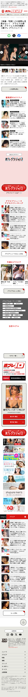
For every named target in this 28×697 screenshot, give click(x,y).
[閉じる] (26, 4)
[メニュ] (25, 11)
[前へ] (1, 52)
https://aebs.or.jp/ (13, 647)
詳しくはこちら (13, 7)
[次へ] (26, 52)
